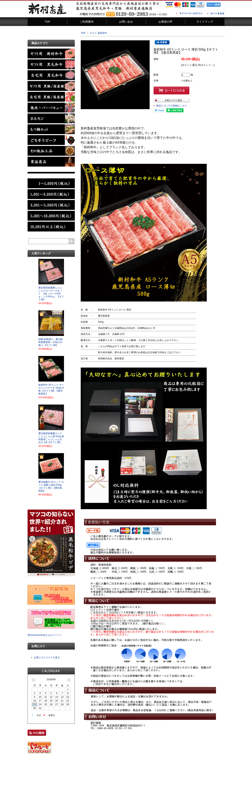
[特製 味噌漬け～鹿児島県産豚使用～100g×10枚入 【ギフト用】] (51, 334)
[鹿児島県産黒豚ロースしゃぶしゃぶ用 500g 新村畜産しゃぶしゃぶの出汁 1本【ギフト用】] (51, 429)
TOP (47, 21)
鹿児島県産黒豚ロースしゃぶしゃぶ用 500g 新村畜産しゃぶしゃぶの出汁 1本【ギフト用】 (51, 438)
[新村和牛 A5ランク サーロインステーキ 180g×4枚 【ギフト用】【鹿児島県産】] (51, 380)
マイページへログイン (191, 13)
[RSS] (37, 734)
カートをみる (217, 13)
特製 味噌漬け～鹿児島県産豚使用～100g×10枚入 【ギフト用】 (50, 342)
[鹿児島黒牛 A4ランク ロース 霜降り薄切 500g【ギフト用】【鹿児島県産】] (51, 477)
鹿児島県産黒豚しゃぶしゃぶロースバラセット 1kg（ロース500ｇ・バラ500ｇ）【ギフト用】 (51, 293)
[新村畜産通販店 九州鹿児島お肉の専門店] (47, 14)
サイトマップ (204, 21)
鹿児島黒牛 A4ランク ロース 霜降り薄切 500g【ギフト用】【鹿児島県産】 (51, 486)
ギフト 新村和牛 (98, 33)
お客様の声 (165, 21)
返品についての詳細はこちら (171, 105)
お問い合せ (126, 21)
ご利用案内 (87, 21)
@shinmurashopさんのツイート (45, 635)
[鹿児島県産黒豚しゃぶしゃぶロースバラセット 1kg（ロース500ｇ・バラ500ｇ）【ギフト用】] (51, 283)
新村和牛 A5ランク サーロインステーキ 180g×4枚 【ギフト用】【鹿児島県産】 (51, 389)
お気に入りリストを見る (47, 657)
